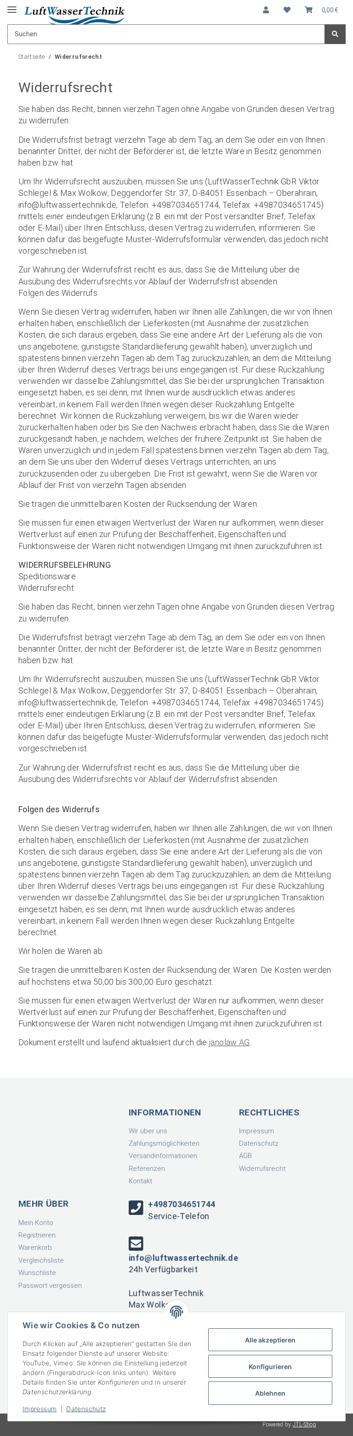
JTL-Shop (304, 1424)
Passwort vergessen (50, 1285)
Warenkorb (35, 1247)
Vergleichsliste (41, 1260)
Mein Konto (35, 1223)
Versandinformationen (163, 1156)
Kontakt (140, 1181)
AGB (245, 1156)
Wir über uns (148, 1131)
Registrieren (37, 1235)
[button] (266, 10)
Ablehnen (270, 1393)
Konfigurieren (270, 1366)
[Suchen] (335, 34)
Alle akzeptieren (270, 1340)
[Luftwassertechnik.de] (74, 15)
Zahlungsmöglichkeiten (164, 1143)
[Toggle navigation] (12, 5)
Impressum (256, 1131)
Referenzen (147, 1168)
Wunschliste (37, 1273)
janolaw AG (229, 1042)
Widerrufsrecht (262, 1168)
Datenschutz (259, 1143)
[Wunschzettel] (287, 10)
